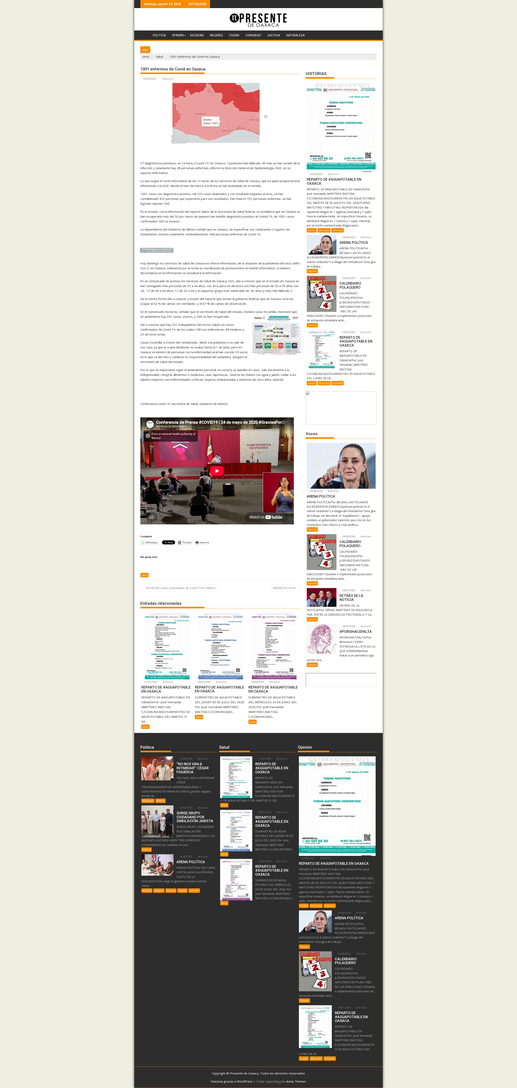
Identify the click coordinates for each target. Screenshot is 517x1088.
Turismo (194, 890)
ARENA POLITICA (284, 588)
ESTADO (147, 890)
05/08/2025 (185, 856)
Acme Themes (296, 1081)
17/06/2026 (185, 758)
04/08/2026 (316, 174)
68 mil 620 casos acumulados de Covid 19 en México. (181, 588)
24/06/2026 (257, 682)
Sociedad (197, 35)
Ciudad (234, 35)
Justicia (273, 35)
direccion (168, 79)
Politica (159, 35)
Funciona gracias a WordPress (232, 1081)
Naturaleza (295, 35)
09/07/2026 (204, 682)
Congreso (253, 35)
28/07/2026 (348, 332)
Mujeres (216, 35)
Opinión (178, 35)
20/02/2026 (185, 807)
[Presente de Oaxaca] (144, 34)
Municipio (324, 230)
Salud (144, 574)
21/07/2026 (150, 682)
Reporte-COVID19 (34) (157, 250)
